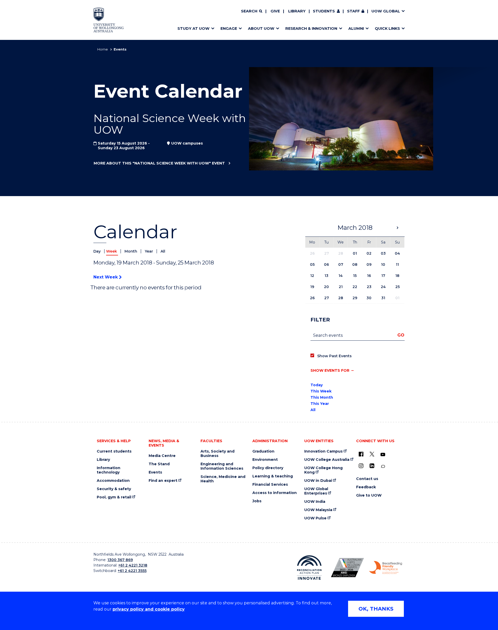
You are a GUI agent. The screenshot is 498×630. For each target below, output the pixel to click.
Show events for (329, 370)
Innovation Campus (323, 451)
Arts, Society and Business (217, 453)
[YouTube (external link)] (383, 454)
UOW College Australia (326, 459)
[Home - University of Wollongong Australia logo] (108, 20)
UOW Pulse (315, 518)
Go (400, 335)
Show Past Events (334, 356)
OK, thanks (375, 609)
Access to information (274, 493)
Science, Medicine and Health (222, 479)
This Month (321, 397)
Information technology (108, 470)
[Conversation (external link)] (383, 466)
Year (149, 251)
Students (324, 11)
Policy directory (267, 468)
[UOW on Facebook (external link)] (361, 454)
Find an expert (163, 480)
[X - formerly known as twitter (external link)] (372, 454)
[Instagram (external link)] (361, 466)
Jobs (256, 501)
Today (316, 385)
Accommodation (113, 480)
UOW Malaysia (318, 510)
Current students (114, 451)
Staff (353, 11)
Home (102, 49)
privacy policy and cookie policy (149, 609)
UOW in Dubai (318, 480)
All (163, 251)
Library (297, 11)
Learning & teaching (272, 476)
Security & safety (114, 489)
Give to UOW (369, 495)
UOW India (314, 501)
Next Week (106, 277)
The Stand (159, 464)
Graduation (263, 451)
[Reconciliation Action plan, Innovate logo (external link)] (309, 567)
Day (97, 251)
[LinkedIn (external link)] (372, 466)
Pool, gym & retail (114, 497)
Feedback (366, 487)
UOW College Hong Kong (323, 470)
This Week (320, 391)
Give (275, 11)
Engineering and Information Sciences (221, 466)
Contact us (367, 479)
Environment (265, 459)
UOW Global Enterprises (316, 491)
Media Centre (162, 456)
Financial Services (270, 484)
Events (155, 472)
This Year (319, 403)
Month (131, 251)
